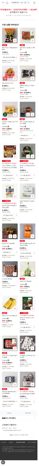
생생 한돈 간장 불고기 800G (27, 48)
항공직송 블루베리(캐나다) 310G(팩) (9, 392)
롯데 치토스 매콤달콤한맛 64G (9, 48)
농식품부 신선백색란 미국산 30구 (27, 356)
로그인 (9, 413)
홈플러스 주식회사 (9, 418)
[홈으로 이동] (7, 2)
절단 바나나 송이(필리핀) (9, 315)
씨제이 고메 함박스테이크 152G (27, 166)
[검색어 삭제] (25, 2)
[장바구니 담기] (15, 40)
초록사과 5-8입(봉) (25, 281)
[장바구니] (34, 2)
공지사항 (3, 442)
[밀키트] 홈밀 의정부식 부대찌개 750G (27, 244)
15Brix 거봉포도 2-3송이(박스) (27, 86)
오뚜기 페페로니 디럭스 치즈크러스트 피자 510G (9, 166)
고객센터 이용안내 (9, 425)
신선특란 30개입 (7, 279)
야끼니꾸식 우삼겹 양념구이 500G (9, 356)
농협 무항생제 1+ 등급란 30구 (27, 202)
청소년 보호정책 (32, 442)
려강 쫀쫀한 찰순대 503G (27, 393)
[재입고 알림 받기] (28, 114)
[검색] (29, 2)
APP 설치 (28, 413)
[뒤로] (3, 2)
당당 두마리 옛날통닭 (8, 243)
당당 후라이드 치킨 (7, 83)
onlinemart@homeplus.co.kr (12, 430)
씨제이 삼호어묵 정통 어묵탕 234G (9, 206)
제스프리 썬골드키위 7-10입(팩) (10, 122)
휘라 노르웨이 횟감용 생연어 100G (27, 122)
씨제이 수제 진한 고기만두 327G (27, 318)
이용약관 (11, 442)
